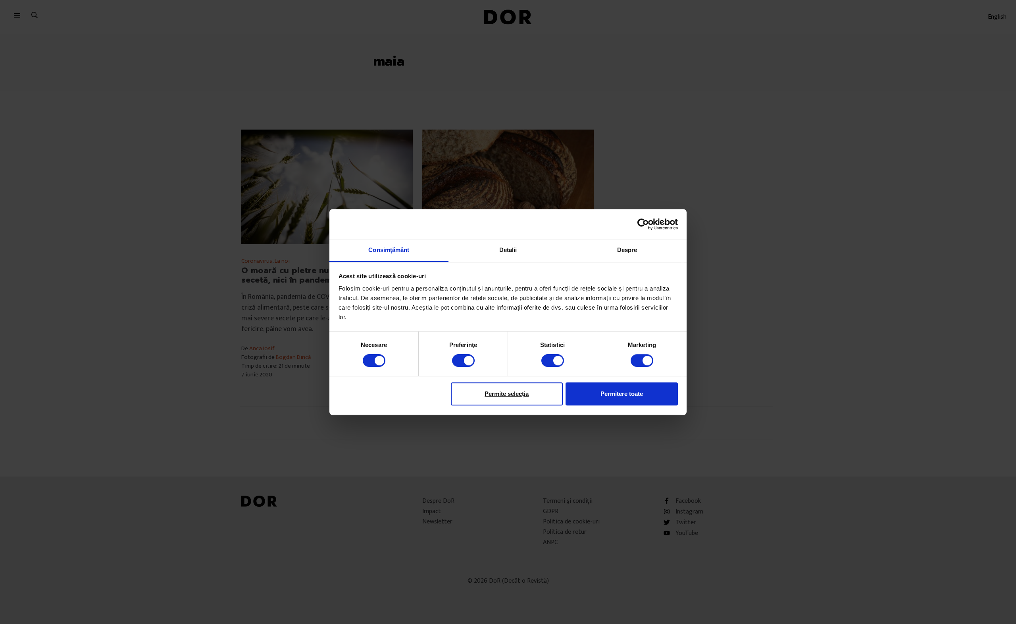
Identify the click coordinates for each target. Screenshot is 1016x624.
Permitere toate (621, 393)
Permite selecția (507, 393)
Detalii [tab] (508, 249)
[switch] (463, 360)
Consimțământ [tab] (388, 249)
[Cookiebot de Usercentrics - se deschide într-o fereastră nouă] (643, 224)
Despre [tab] (627, 249)
